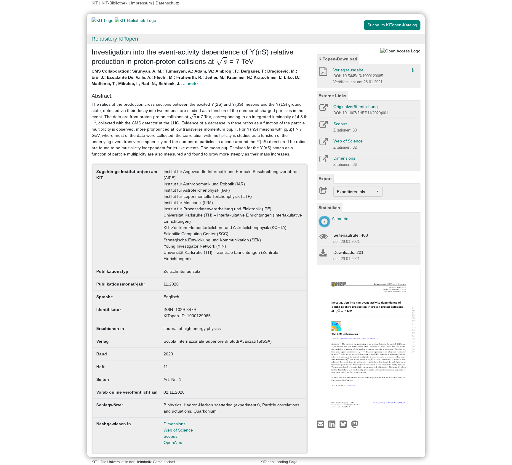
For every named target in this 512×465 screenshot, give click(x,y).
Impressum (141, 3)
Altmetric (340, 218)
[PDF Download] (323, 73)
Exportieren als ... (356, 191)
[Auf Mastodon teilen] (355, 423)
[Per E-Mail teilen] (321, 423)
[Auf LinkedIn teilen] (332, 423)
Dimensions (174, 423)
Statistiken (329, 207)
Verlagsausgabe (348, 70)
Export (325, 178)
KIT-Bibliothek (115, 3)
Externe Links (332, 95)
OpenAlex (173, 442)
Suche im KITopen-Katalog (392, 25)
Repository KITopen (115, 39)
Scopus (170, 436)
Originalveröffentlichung (355, 106)
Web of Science (178, 430)
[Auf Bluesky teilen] (345, 423)
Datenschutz (167, 3)
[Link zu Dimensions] (323, 160)
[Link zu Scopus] (323, 126)
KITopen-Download (338, 59)
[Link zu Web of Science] (323, 143)
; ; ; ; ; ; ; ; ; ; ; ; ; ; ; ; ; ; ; (196, 77)
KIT (95, 3)
